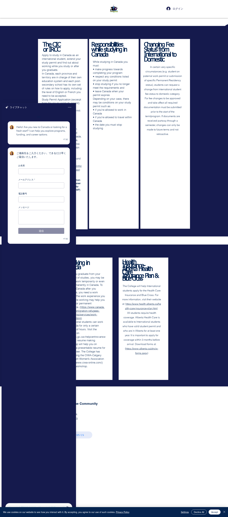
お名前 (21, 165)
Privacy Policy (122, 512)
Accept (214, 512)
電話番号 (22, 193)
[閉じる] (224, 512)
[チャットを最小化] (69, 107)
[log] (39, 306)
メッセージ (23, 207)
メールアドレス (26, 179)
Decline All (199, 512)
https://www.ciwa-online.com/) (85, 362)
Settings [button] (185, 512)
